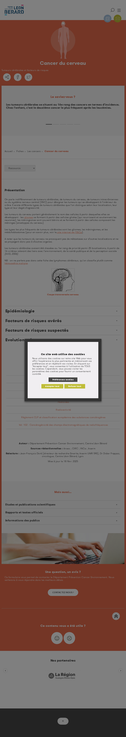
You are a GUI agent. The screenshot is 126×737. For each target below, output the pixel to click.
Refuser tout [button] (74, 386)
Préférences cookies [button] (63, 379)
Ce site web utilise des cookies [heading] (63, 354)
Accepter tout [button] (52, 386)
